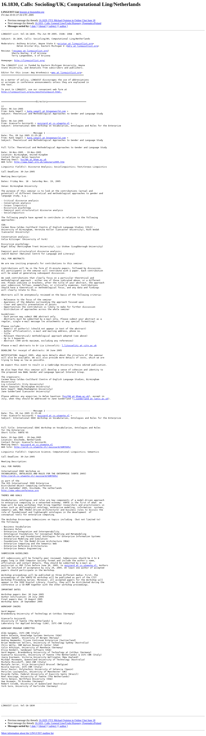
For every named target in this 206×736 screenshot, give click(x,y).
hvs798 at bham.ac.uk (76, 396)
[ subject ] (53, 26)
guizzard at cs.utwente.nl (53, 123)
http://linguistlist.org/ (29, 60)
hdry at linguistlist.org (82, 46)
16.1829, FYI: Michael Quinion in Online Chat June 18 (67, 20)
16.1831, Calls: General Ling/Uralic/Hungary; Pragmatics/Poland (68, 23)
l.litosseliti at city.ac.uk (79, 345)
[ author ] (63, 26)
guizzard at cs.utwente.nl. (81, 565)
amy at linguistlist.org (66, 72)
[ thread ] (42, 26)
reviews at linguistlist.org (30, 51)
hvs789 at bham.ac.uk (33, 159)
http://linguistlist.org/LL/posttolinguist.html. (31, 92)
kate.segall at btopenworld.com (46, 111)
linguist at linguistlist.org (31, 12)
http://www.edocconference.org (20, 490)
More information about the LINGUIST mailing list (27, 733)
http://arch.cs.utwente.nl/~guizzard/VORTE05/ (42, 447)
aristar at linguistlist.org (75, 43)
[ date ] (33, 26)
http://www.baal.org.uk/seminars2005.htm (39, 162)
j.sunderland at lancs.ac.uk (90, 398)
